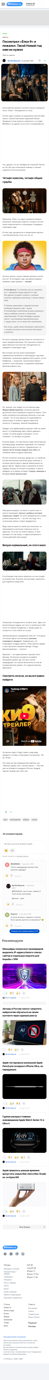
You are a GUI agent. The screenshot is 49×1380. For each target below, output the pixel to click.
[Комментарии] (4, 1050)
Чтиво (6, 1322)
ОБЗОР (5, 33)
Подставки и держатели (13, 1297)
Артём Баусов (18, 885)
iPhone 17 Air (32, 1277)
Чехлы (6, 1285)
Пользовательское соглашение (14, 1337)
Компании (8, 1319)
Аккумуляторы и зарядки (10, 1272)
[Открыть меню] (3, 4)
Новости (7, 1307)
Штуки (6, 1288)
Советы (31, 1304)
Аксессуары (9, 1310)
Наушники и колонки (11, 1268)
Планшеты (8, 1279)
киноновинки (15, 819)
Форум (6, 1316)
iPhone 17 (31, 1271)
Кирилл (14, 914)
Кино (5, 819)
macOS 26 (31, 1268)
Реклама (32, 1326)
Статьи (34, 819)
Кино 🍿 (6, 37)
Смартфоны (8, 1276)
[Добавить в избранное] (39, 61)
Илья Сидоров (10, 997)
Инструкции (32, 1308)
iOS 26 (30, 1265)
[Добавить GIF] (12, 850)
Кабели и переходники (12, 1294)
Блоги (6, 1313)
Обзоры (26, 819)
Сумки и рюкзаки (10, 1291)
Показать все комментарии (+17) (24, 931)
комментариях (23, 856)
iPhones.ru (9, 1359)
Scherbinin (15, 864)
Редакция (32, 1322)
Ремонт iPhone (33, 1317)
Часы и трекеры (10, 1282)
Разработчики (33, 1314)
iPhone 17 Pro (33, 1274)
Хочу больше (24, 1227)
